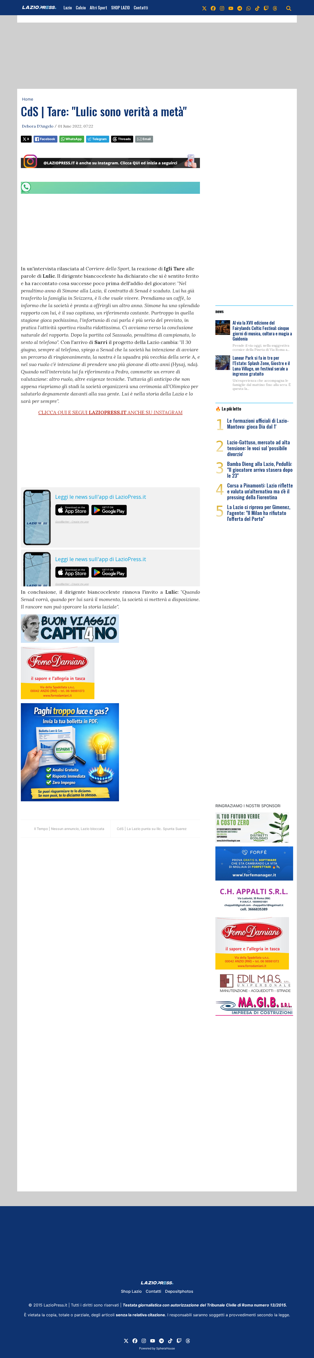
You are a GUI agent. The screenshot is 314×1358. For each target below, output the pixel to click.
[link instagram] (222, 7)
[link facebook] (213, 7)
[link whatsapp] (248, 7)
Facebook (47, 139)
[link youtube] (230, 7)
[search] (288, 7)
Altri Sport (98, 8)
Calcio (81, 8)
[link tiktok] (257, 7)
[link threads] (275, 7)
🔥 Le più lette (228, 408)
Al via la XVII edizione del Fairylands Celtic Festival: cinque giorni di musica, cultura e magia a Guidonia (262, 330)
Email (147, 139)
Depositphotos (179, 1291)
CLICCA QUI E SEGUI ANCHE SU (110, 412)
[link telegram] (239, 7)
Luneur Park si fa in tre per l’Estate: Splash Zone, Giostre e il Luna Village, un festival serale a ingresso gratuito (261, 366)
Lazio (68, 8)
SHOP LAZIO (120, 8)
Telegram (99, 139)
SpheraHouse (165, 1348)
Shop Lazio (131, 1291)
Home (27, 99)
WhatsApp (73, 139)
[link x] (204, 7)
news (219, 311)
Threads (124, 139)
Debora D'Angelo (37, 126)
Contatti (141, 8)
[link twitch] (266, 7)
